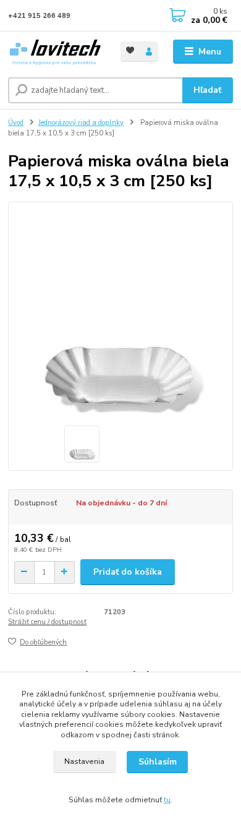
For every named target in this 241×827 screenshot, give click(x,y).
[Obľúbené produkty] (130, 50)
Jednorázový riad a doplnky (81, 122)
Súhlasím (157, 762)
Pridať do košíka (127, 572)
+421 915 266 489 (39, 15)
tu (167, 800)
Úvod (15, 122)
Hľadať (207, 90)
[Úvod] (55, 52)
